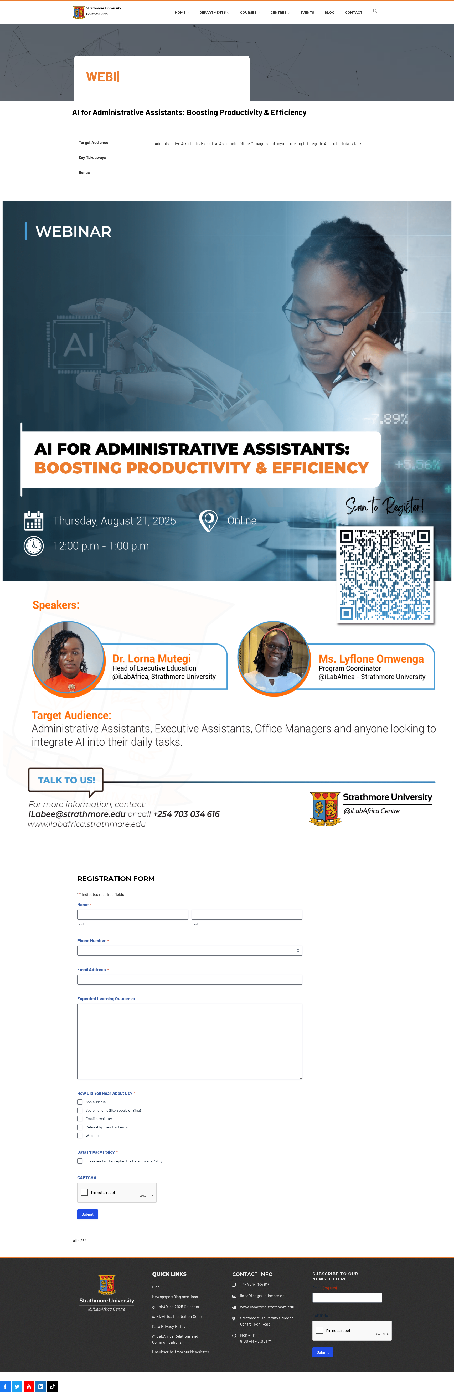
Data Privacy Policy (168, 1326)
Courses (248, 12)
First (80, 924)
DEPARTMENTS (212, 12)
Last (195, 924)
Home (180, 12)
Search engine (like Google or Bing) (113, 1110)
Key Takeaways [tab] (92, 157)
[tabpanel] (265, 145)
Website (92, 1135)
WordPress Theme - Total (214, 1382)
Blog (329, 12)
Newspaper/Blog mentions (175, 1296)
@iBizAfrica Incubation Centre (178, 1316)
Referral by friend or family (107, 1127)
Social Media (96, 1102)
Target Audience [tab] (93, 142)
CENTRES (278, 12)
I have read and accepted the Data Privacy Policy (124, 1161)
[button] (375, 12)
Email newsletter (99, 1118)
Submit (88, 1214)
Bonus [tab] (84, 172)
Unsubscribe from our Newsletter (180, 1351)
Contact (353, 12)
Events (307, 12)
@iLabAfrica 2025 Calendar (175, 1306)
